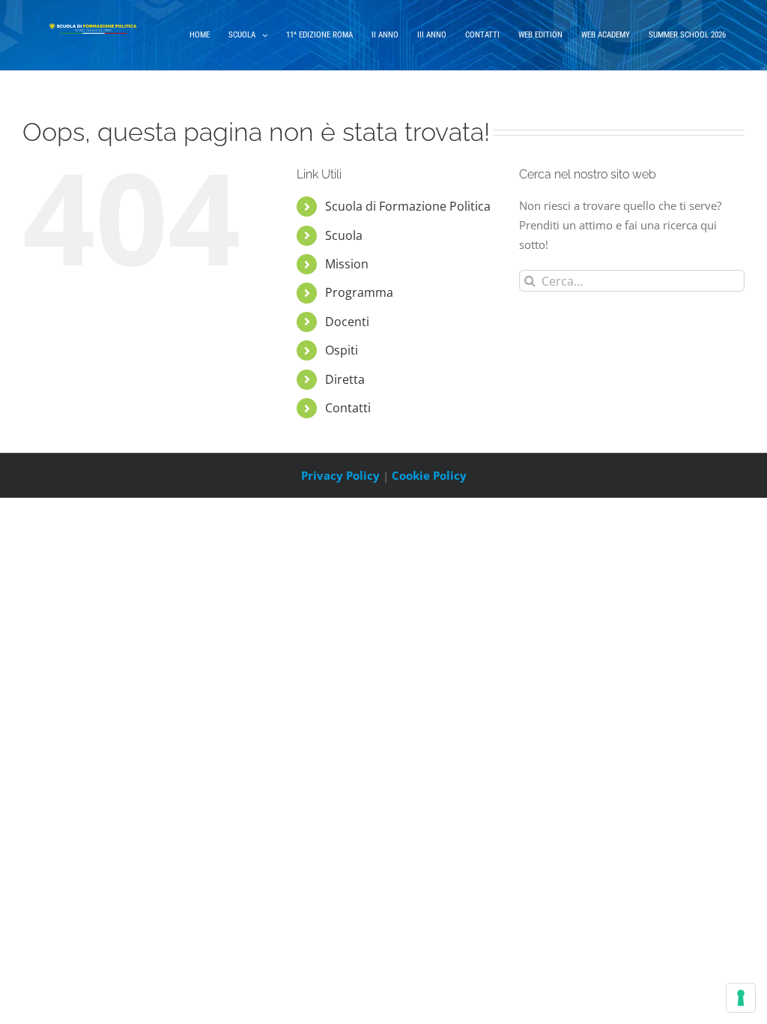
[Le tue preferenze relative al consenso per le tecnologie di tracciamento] (741, 998)
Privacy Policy (340, 475)
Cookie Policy (429, 475)
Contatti (348, 408)
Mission (347, 264)
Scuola (344, 235)
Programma (359, 292)
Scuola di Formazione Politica (408, 206)
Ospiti (341, 350)
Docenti (347, 321)
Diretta (345, 379)
